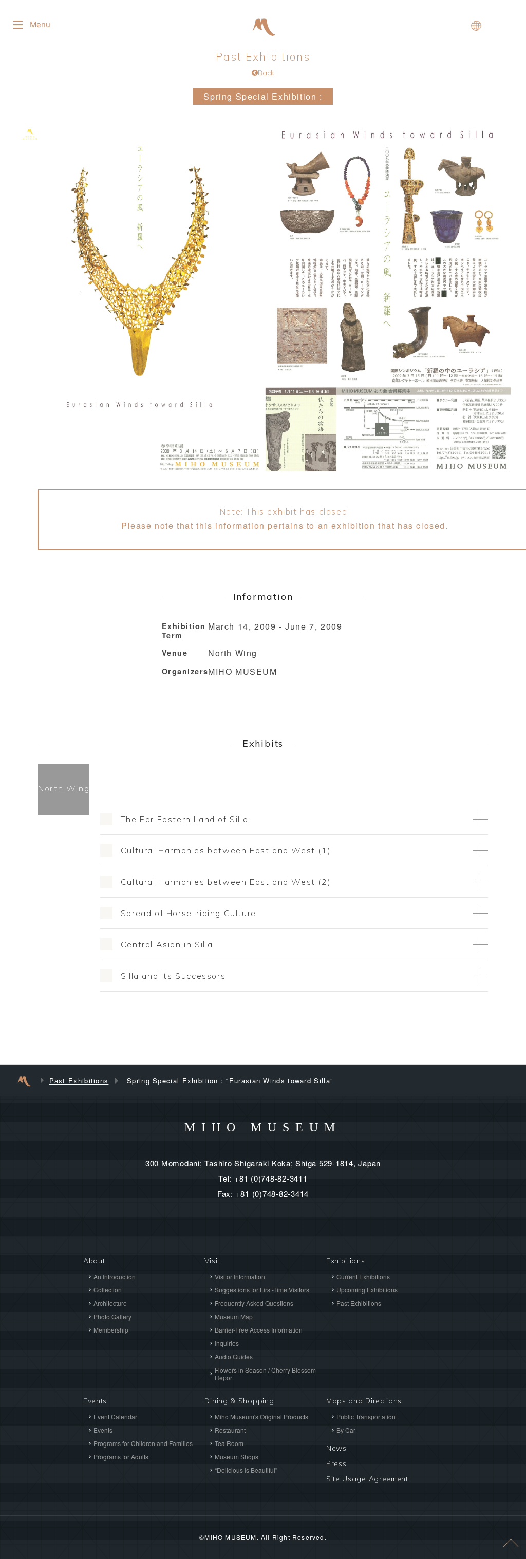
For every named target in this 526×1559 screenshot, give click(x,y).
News (336, 1448)
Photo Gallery (112, 1316)
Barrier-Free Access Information (259, 1329)
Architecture (110, 1303)
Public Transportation (366, 1416)
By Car (345, 1429)
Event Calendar (115, 1416)
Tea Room (229, 1443)
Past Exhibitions (263, 64)
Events (102, 1429)
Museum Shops (236, 1456)
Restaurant (230, 1429)
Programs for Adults (120, 1456)
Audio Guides (234, 1356)
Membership (110, 1329)
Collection (107, 1289)
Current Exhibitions (363, 1276)
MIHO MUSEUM (262, 1127)
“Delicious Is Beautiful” (246, 1470)
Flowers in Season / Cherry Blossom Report (265, 1373)
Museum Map (234, 1316)
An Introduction (114, 1276)
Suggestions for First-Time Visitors (262, 1289)
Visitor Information (240, 1276)
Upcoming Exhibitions (367, 1289)
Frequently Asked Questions (254, 1303)
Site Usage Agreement (367, 1479)
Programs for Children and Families (143, 1443)
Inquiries (227, 1343)
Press (336, 1463)
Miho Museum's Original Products (261, 1416)
